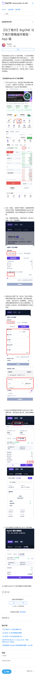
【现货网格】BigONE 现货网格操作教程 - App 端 (17, 645)
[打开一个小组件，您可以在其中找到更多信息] (6, 671)
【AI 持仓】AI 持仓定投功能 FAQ (12, 636)
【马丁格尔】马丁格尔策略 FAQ (11, 629)
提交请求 (23, 612)
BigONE (4, 9)
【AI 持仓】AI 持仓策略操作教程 (12, 633)
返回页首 (4, 618)
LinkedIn (8, 592)
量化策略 (10, 9)
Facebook (3, 592)
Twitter (6, 592)
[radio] (13, 603)
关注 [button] (18, 49)
